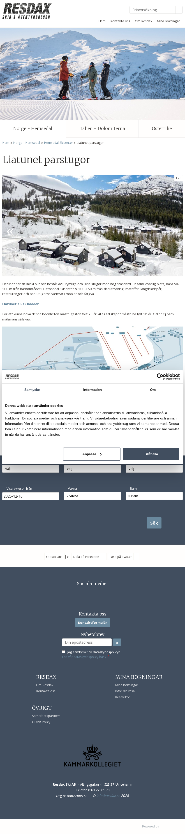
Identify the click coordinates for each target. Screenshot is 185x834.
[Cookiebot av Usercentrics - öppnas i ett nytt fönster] (160, 376)
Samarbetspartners (46, 716)
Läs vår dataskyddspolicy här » (84, 657)
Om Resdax (143, 21)
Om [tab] (153, 390)
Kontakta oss (120, 21)
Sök (154, 522)
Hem (102, 21)
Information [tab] (92, 390)
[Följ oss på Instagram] (97, 594)
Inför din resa (125, 691)
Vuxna (72, 488)
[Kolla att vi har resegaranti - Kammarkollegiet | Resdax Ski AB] (92, 755)
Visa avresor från (19, 488)
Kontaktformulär (92, 622)
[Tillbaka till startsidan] (28, 11)
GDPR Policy (41, 722)
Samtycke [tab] (32, 390)
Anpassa (89, 454)
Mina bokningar (168, 21)
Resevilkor (122, 697)
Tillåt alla (151, 454)
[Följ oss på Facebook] (88, 594)
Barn (133, 488)
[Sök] (179, 10)
